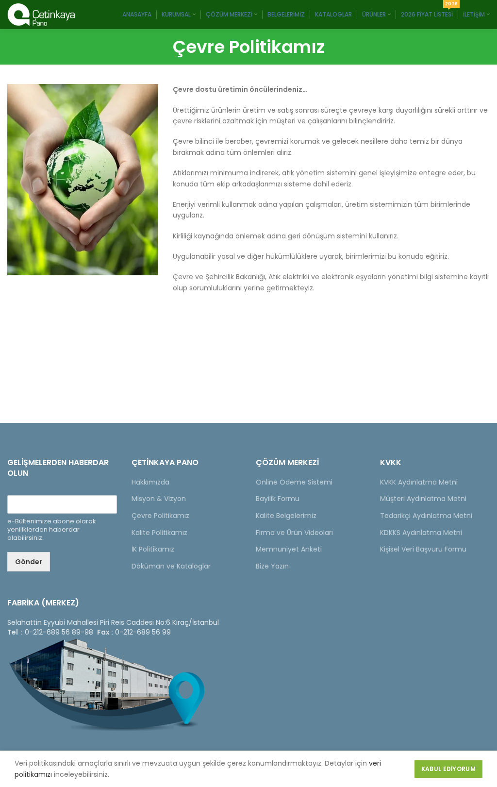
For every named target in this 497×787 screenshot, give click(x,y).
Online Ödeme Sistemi (294, 482)
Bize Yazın (272, 566)
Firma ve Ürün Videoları (294, 532)
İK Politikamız (153, 549)
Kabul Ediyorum (448, 769)
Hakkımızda (150, 482)
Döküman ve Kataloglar (171, 566)
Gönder (28, 562)
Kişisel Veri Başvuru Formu (423, 549)
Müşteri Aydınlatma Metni (423, 498)
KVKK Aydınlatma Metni (419, 482)
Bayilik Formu (277, 498)
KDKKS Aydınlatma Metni (421, 532)
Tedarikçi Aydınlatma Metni (426, 515)
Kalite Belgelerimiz (286, 515)
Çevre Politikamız (160, 515)
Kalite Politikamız (159, 532)
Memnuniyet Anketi (289, 549)
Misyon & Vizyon (159, 498)
